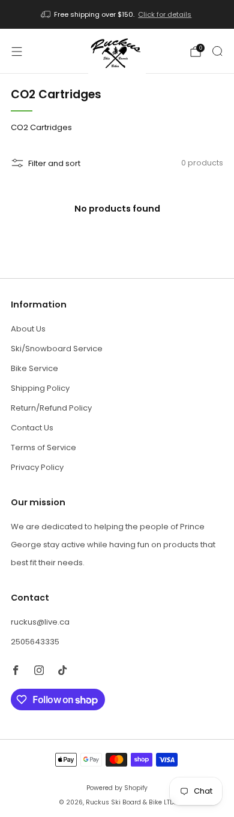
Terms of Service (43, 447)
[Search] (217, 51)
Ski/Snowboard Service (57, 348)
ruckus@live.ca (40, 622)
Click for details (164, 14)
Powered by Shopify (117, 787)
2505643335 (35, 641)
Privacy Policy (37, 467)
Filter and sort (54, 163)
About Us (28, 328)
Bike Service (34, 368)
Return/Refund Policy (51, 408)
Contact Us (32, 427)
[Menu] (17, 52)
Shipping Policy (40, 388)
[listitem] (117, 14)
